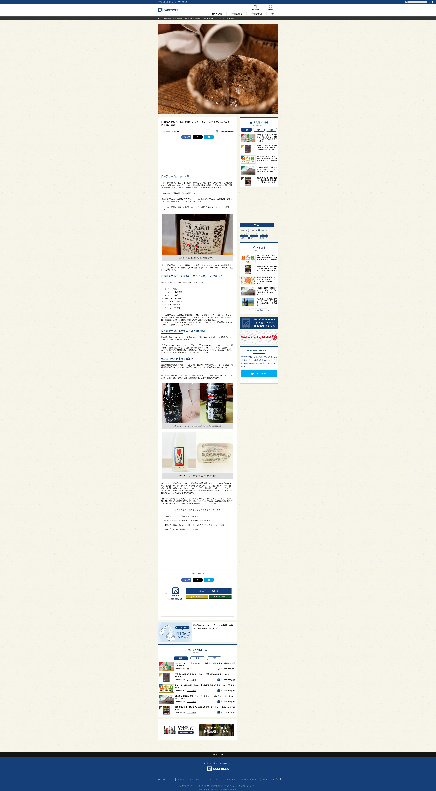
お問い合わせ (194, 779)
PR (188, 669)
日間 (181, 658)
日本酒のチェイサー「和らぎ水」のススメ (181, 516)
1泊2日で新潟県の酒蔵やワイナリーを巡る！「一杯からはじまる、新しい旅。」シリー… (204, 697)
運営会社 (181, 779)
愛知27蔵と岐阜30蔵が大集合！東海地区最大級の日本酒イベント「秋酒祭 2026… (204, 686)
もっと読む (259, 310)
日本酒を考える (257, 14)
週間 (197, 658)
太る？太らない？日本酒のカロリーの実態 (181, 529)
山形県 (244, 238)
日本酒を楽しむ (236, 14)
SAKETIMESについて (165, 779)
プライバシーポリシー (212, 779)
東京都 (244, 234)
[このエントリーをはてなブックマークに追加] (209, 137)
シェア (187, 137)
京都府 (263, 230)
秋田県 (263, 238)
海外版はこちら (268, 779)
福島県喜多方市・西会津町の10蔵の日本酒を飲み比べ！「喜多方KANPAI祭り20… (205, 708)
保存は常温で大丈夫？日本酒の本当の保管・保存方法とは (187, 521)
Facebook (432, 2)
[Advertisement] (197, 157)
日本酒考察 (176, 131)
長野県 (254, 234)
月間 (214, 658)
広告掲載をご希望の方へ (249, 779)
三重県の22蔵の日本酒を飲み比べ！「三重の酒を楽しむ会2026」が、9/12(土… (203, 675)
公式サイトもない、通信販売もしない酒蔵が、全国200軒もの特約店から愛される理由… (205, 664)
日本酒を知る (217, 14)
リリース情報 (191, 680)
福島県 (253, 238)
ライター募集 (230, 779)
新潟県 (244, 230)
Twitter (429, 2)
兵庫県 (254, 230)
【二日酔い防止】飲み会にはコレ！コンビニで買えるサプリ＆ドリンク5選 (194, 525)
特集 (272, 14)
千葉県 (263, 234)
